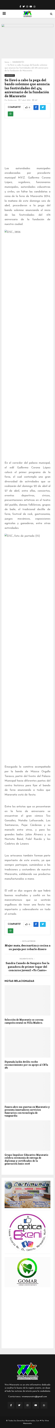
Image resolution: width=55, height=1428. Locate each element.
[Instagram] (27, 1405)
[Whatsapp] (44, 1405)
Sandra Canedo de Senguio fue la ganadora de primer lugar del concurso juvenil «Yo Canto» (27, 966)
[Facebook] (11, 1405)
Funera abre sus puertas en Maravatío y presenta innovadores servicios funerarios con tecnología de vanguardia (27, 1111)
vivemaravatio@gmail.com (34, 1397)
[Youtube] (35, 1405)
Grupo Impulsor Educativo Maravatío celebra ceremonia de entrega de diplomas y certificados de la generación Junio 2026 (26, 1159)
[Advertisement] (27, 144)
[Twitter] (19, 1405)
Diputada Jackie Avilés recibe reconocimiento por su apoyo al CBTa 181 (26, 1064)
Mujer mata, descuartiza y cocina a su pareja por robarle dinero (27, 947)
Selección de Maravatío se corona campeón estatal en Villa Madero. (24, 1021)
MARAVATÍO (9, 75)
